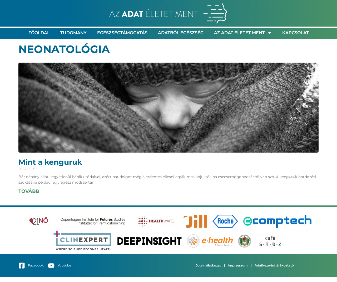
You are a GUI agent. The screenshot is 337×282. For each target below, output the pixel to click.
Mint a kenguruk (50, 162)
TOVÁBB (28, 191)
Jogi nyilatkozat (208, 265)
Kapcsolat (295, 32)
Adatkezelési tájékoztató (274, 265)
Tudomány (73, 32)
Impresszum (238, 265)
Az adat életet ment (239, 32)
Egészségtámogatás (122, 32)
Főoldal (39, 32)
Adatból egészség (181, 32)
